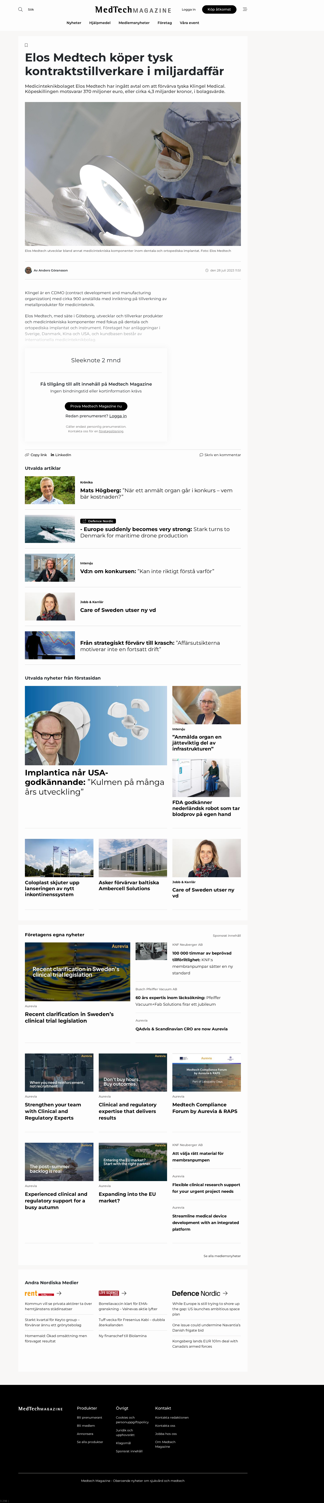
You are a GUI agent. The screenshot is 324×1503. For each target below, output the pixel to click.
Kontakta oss (165, 1426)
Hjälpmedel (100, 23)
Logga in (118, 416)
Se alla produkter (90, 1442)
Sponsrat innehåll (129, 1451)
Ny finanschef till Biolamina (123, 1336)
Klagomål (123, 1443)
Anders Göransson (53, 270)
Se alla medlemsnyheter (222, 1256)
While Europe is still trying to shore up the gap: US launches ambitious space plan (206, 1309)
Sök (31, 9)
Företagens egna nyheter (54, 934)
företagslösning (111, 431)
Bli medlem (86, 1426)
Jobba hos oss (166, 1434)
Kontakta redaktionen (172, 1417)
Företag (165, 23)
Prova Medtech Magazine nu (96, 406)
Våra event (189, 23)
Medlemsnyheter (134, 23)
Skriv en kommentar (223, 455)
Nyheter (74, 23)
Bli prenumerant (89, 1417)
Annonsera (85, 1434)
